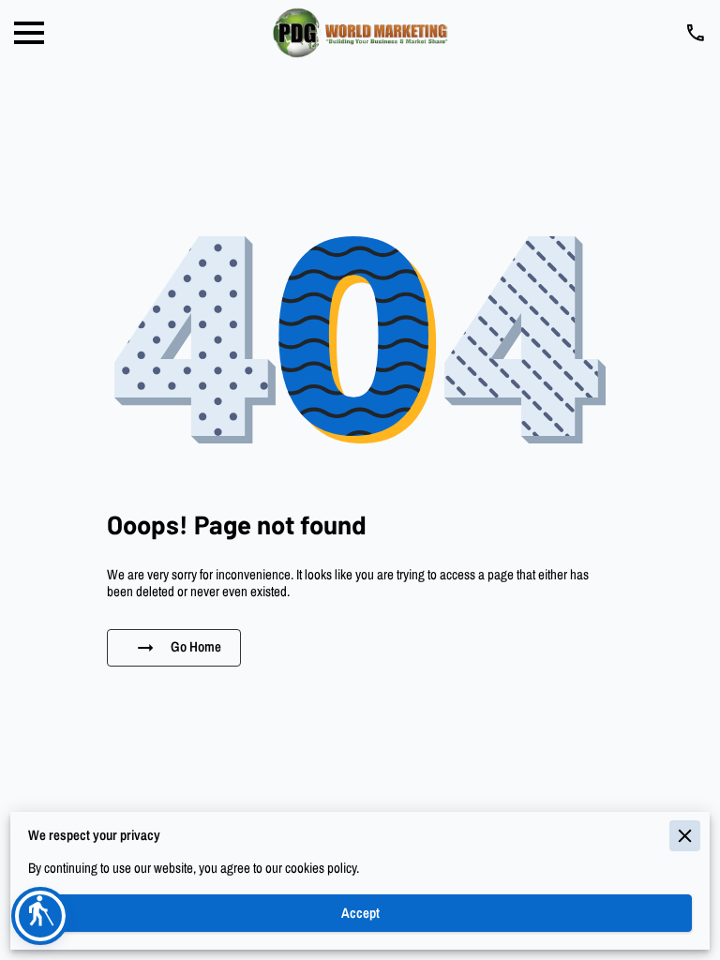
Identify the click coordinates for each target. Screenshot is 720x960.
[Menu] (29, 33)
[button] (40, 916)
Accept (360, 913)
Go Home (196, 647)
